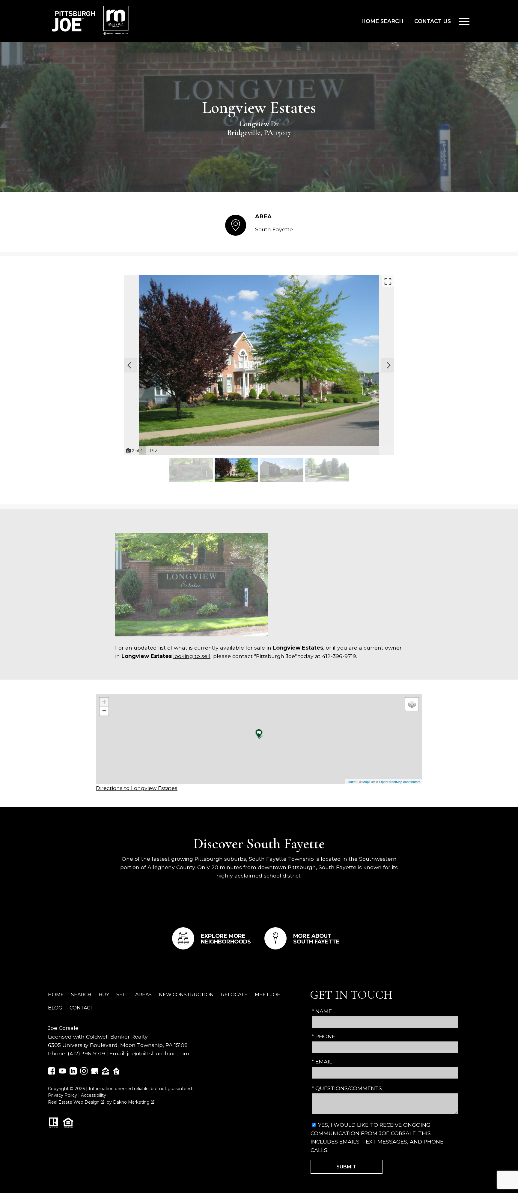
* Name (322, 1011)
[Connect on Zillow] (105, 1072)
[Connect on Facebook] (51, 1072)
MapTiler (368, 781)
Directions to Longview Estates (136, 788)
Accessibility (93, 1095)
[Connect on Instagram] (84, 1072)
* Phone (323, 1036)
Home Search (382, 21)
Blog (55, 1008)
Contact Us (432, 21)
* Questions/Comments (347, 1088)
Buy (104, 994)
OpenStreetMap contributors (400, 781)
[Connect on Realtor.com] (116, 1072)
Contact (82, 1008)
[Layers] (411, 704)
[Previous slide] (129, 365)
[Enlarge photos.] (388, 281)
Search (81, 994)
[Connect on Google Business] (94, 1072)
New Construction (186, 994)
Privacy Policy (62, 1095)
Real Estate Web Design (74, 1102)
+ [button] (104, 702)
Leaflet (351, 781)
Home (56, 994)
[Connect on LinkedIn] (73, 1072)
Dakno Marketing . (134, 1102)
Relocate (234, 994)
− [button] (104, 711)
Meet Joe (267, 994)
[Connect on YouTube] (62, 1072)
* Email (322, 1061)
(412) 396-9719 (86, 1053)
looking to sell (191, 656)
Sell (122, 994)
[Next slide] (388, 365)
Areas (143, 994)
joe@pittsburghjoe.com (158, 1053)
